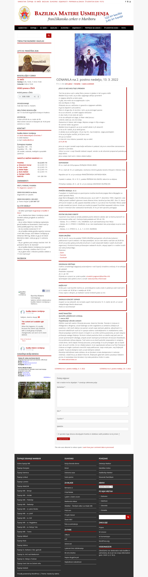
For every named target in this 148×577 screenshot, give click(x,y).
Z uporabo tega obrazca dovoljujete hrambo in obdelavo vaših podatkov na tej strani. (89, 434)
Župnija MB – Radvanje (25, 504)
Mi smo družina (70, 553)
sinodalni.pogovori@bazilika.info (98, 276)
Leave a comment (88, 84)
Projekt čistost (70, 515)
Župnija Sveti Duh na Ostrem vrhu (29, 563)
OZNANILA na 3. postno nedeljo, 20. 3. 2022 (115, 369)
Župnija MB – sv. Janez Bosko (27, 509)
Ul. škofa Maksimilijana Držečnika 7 (29, 135)
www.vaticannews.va (68, 359)
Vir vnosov (102, 532)
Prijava (101, 527)
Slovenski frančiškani (106, 477)
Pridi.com (68, 510)
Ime (59, 411)
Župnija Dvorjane (23, 468)
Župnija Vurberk (22, 568)
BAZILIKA (45, 2)
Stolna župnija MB (23, 463)
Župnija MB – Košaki (24, 495)
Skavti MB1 (68, 519)
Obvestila (104, 506)
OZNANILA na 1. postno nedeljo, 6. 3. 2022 (70, 369)
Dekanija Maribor (105, 463)
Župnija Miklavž (22, 536)
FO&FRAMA (69, 492)
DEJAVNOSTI (63, 2)
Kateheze (104, 501)
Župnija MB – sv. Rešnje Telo (27, 527)
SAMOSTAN (22, 2)
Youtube (63, 255)
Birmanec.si (69, 488)
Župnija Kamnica (23, 473)
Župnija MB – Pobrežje (25, 500)
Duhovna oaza (70, 473)
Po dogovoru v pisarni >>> (26, 188)
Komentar (61, 387)
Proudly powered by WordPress (28, 574)
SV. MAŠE (37, 2)
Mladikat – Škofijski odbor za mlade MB (78, 506)
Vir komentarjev (104, 536)
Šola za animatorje (71, 524)
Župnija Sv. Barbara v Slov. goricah (29, 550)
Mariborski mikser (71, 501)
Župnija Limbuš (22, 477)
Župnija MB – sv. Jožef (25, 513)
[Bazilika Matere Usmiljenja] (23, 293)
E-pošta (60, 419)
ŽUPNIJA (30, 2)
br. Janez (69, 84)
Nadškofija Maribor (105, 473)
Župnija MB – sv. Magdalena (27, 523)
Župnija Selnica (22, 545)
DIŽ (66, 539)
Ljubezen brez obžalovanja (74, 548)
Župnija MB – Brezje (24, 491)
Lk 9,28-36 (62, 142)
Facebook (63, 257)
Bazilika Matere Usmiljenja (35, 311)
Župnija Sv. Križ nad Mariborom (28, 554)
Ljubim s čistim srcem (72, 497)
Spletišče (60, 426)
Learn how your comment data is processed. (98, 447)
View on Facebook (25, 339)
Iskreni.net (68, 544)
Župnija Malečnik (23, 486)
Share (24, 341)
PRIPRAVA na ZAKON (76, 2)
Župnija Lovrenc (22, 482)
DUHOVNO (54, 2)
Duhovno (104, 496)
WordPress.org (104, 541)
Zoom (62, 253)
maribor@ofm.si (28, 140)
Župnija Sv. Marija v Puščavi (27, 559)
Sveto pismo (69, 477)
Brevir (67, 468)
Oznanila (77, 84)
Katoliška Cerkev (105, 468)
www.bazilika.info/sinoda (97, 279)
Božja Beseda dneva (72, 463)
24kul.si (67, 535)
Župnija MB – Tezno (24, 532)
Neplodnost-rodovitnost (73, 562)
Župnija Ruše (21, 541)
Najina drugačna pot (72, 557)
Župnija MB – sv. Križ (24, 518)
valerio (56, 574)
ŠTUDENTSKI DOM (92, 2)
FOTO (102, 2)
